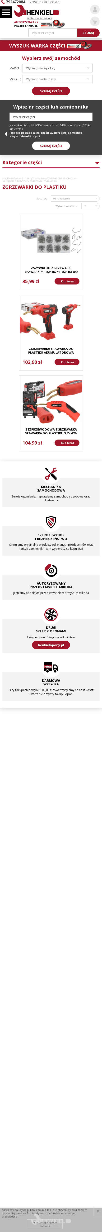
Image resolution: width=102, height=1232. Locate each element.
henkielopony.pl (51, 645)
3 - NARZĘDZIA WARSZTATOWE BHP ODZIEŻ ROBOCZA (48, 178)
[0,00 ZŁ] (95, 21)
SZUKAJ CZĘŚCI (51, 91)
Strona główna (11, 178)
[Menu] (6, 12)
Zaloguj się (95, 9)
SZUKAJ (88, 33)
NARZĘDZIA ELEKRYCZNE (15, 181)
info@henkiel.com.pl (44, 2)
